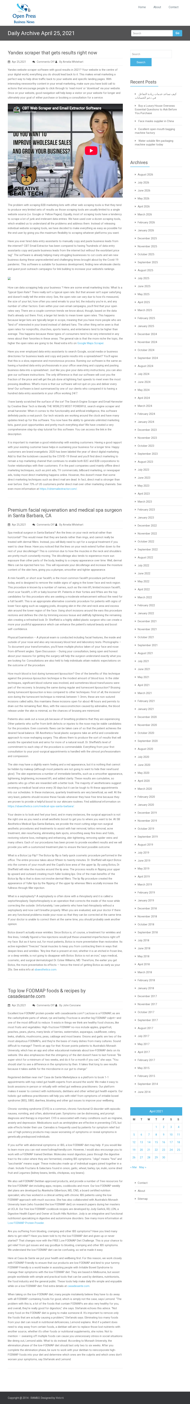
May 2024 (143, 390)
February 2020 (146, 796)
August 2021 (145, 653)
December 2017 (147, 996)
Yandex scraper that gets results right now (52, 52)
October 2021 (146, 637)
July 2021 (143, 661)
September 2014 (148, 1084)
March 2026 (145, 214)
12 (133, 1142)
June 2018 (144, 948)
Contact (173, 7)
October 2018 (146, 924)
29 (156, 1157)
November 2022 (147, 533)
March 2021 (145, 693)
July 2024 (143, 374)
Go (177, 33)
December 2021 (147, 621)
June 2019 (144, 860)
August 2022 (145, 557)
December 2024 (147, 334)
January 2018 (146, 988)
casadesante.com (78, 1286)
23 (163, 1150)
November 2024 (147, 342)
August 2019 (145, 844)
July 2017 (143, 1036)
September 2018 (148, 932)
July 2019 (143, 852)
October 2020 (146, 733)
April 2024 (144, 398)
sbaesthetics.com (45, 969)
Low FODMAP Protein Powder (26, 1223)
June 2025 (144, 286)
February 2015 (146, 1076)
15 (156, 1142)
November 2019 (147, 820)
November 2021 (147, 629)
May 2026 (143, 198)
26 (133, 1157)
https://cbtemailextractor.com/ (58, 489)
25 (178, 1150)
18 (178, 1142)
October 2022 (146, 541)
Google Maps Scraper (90, 343)
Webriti (60, 1397)
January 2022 (146, 613)
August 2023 (145, 461)
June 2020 (144, 765)
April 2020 (144, 781)
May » (142, 1167)
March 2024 (145, 406)
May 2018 (143, 956)
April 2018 (144, 964)
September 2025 (148, 262)
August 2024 (145, 366)
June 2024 (144, 382)
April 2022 (144, 589)
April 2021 (144, 685)
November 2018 (147, 916)
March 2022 (145, 597)
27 (141, 1157)
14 (148, 1142)
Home (142, 7)
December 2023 (147, 430)
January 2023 (146, 517)
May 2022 (143, 581)
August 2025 (145, 270)
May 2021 (143, 677)
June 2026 (144, 190)
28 (148, 1157)
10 (171, 1134)
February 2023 (146, 509)
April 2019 (144, 876)
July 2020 (143, 757)
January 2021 (146, 709)
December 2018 (147, 908)
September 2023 (148, 453)
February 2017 (146, 1060)
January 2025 (146, 326)
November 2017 (147, 1004)
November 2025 (147, 246)
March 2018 (145, 972)
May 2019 (143, 868)
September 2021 (148, 645)
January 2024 (146, 422)
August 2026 (145, 174)
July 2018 (143, 940)
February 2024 (146, 414)
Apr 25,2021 (19, 61)
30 (163, 1157)
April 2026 (144, 206)
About (157, 7)
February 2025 (146, 318)
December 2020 (147, 717)
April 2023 (144, 493)
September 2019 (148, 836)
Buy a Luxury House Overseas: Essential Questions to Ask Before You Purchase (156, 109)
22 (156, 1150)
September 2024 (148, 358)
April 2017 (144, 1052)
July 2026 (143, 182)
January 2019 (146, 900)
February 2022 (146, 605)
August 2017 (145, 1028)
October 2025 (146, 254)
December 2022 (147, 525)
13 (141, 1142)
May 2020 (143, 773)
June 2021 (144, 669)
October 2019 (146, 828)
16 (163, 1142)
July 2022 (143, 565)
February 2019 (146, 892)
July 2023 (143, 469)
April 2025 (144, 302)
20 (141, 1150)
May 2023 (143, 485)
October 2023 (146, 445)
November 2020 (147, 725)
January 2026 (146, 230)
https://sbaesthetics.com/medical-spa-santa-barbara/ (41, 806)
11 (178, 1134)
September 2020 (148, 741)
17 (171, 1142)
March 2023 (145, 501)
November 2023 (147, 437)
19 (133, 1150)
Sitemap (143, 1198)
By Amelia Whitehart (71, 61)
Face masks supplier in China (156, 121)
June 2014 (144, 1092)
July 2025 (143, 278)
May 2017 (143, 1044)
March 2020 (145, 788)
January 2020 (146, 804)
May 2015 (143, 1068)
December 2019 (147, 812)
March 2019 (145, 884)
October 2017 (146, 1012)
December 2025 (147, 238)
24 (171, 1150)
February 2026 (146, 222)
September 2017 (148, 1020)
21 (148, 1150)
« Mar (133, 1167)
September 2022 (148, 549)
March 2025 (145, 310)
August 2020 (145, 749)
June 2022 (144, 573)
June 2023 (144, 477)
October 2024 (146, 350)
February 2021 (146, 701)
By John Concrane (70, 1005)
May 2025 (143, 294)
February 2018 (146, 980)
